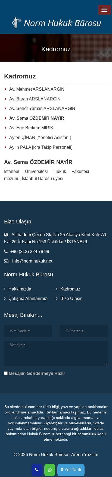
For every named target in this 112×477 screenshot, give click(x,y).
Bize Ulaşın (71, 298)
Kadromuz (70, 289)
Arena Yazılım (84, 454)
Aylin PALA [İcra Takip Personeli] (40, 147)
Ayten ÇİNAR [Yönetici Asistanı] (40, 137)
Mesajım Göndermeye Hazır (36, 373)
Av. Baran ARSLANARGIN (35, 99)
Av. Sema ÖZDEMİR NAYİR (36, 118)
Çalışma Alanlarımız (27, 298)
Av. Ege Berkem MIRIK (31, 127)
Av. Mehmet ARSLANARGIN (36, 89)
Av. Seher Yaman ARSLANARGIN (42, 108)
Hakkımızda (19, 289)
